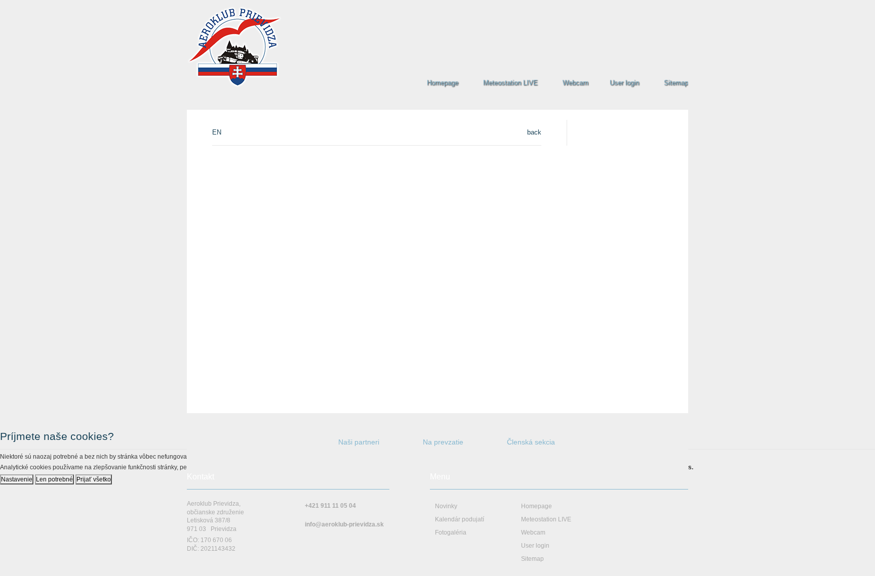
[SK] (673, 8)
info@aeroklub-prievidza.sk (344, 524)
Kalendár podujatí (459, 519)
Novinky (446, 506)
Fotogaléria (450, 532)
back (534, 132)
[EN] (684, 8)
